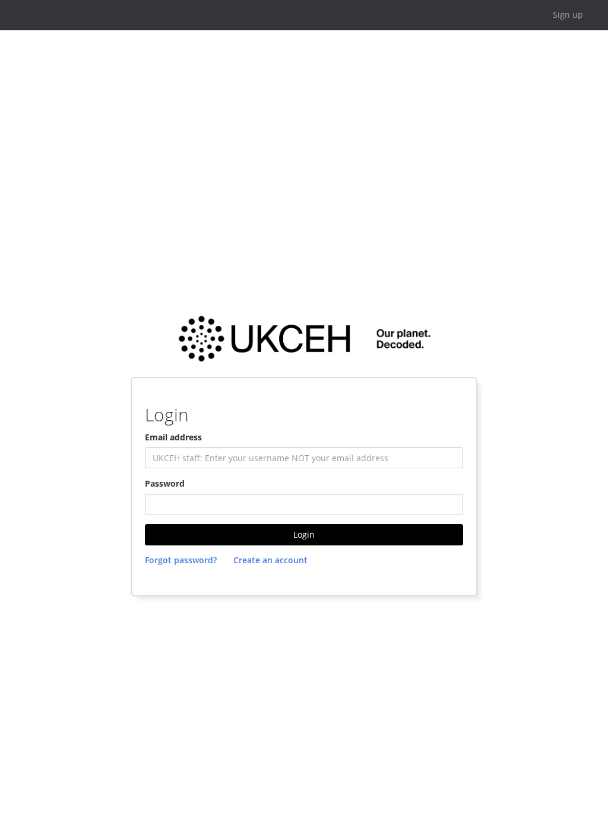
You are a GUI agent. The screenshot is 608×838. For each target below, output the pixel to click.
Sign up (568, 14)
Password (165, 483)
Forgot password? (181, 560)
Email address (173, 437)
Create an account (270, 560)
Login (304, 534)
